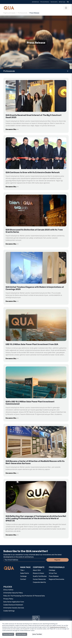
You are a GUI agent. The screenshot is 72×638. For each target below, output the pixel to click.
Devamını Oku (11, 129)
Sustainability (54, 1)
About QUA (37, 570)
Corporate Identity (39, 582)
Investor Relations (45, 1)
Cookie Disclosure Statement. (58, 627)
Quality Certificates (40, 576)
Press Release (53, 576)
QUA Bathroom (36, 1)
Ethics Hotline (8, 590)
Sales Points (24, 573)
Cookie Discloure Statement (13, 605)
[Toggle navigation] (66, 8)
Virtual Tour (53, 573)
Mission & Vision (38, 573)
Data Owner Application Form (13, 602)
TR (68, 2)
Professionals (22, 13)
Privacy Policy (8, 599)
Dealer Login (62, 1)
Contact (23, 579)
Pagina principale (9, 13)
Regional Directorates (56, 579)
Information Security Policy (13, 593)
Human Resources (39, 579)
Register (57, 560)
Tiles (22, 570)
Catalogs (23, 576)
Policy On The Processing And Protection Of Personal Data (24, 596)
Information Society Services (13, 608)
